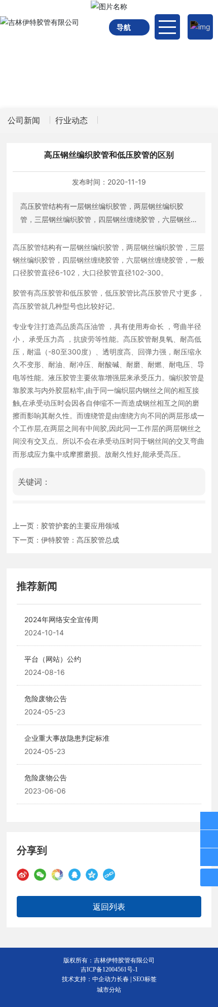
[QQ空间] (92, 874)
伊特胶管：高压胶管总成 (80, 539)
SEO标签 (145, 979)
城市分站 (109, 989)
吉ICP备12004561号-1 (109, 969)
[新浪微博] (23, 874)
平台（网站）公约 (52, 659)
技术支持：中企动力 (89, 979)
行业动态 (71, 120)
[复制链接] (109, 874)
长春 (123, 979)
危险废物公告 (45, 698)
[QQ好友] (74, 874)
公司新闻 (24, 120)
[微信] (40, 874)
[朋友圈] (57, 874)
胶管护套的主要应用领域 (80, 525)
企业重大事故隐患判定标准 (67, 738)
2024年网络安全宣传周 (61, 619)
